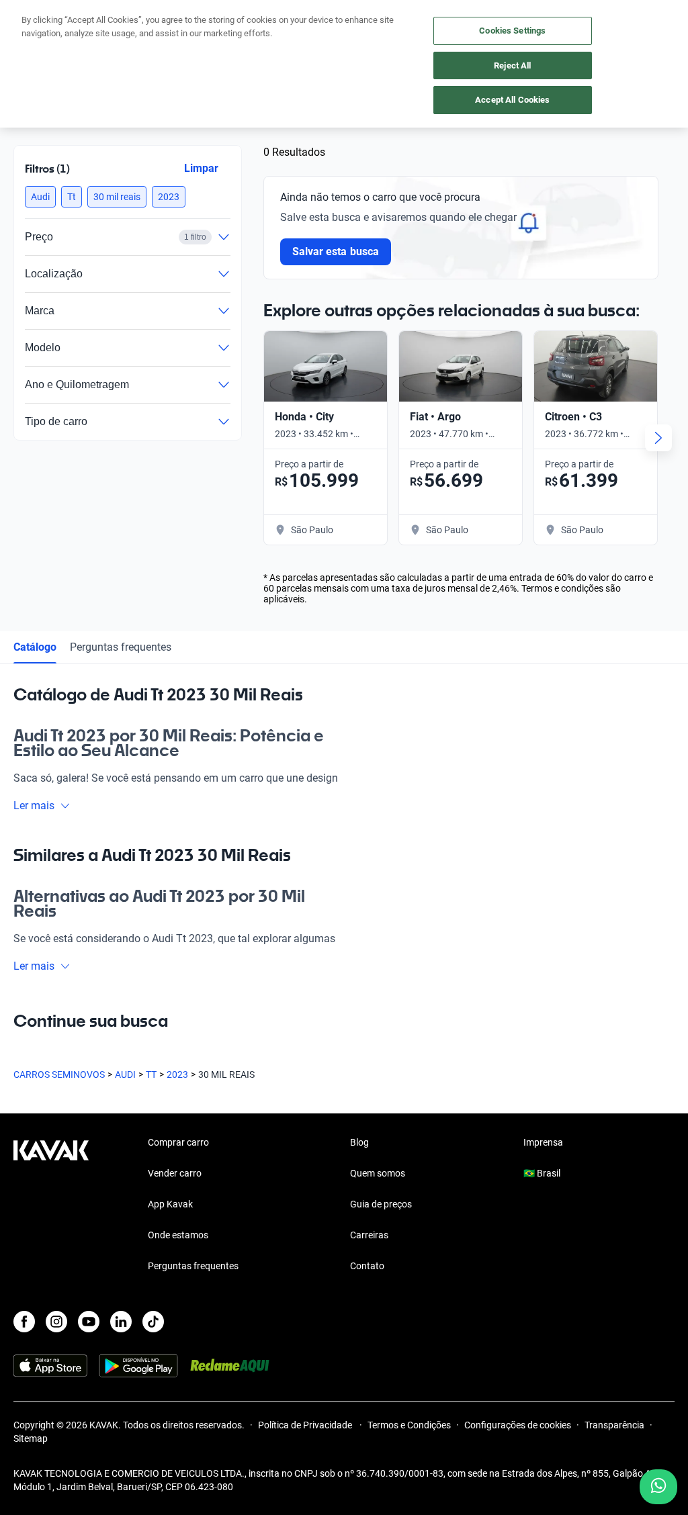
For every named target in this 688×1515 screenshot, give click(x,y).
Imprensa (543, 1142)
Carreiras (369, 1235)
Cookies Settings (512, 31)
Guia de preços (381, 1204)
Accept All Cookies (512, 100)
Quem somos (377, 1173)
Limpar (201, 168)
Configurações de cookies (517, 1425)
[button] (40, 197)
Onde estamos (178, 1235)
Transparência (614, 1425)
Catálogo (34, 647)
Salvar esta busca (335, 251)
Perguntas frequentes (120, 647)
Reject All (512, 65)
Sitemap (30, 1438)
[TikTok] (153, 1321)
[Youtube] (88, 1321)
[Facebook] (24, 1321)
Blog (359, 1142)
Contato (367, 1265)
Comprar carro (178, 1142)
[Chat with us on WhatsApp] (658, 1486)
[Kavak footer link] (51, 1205)
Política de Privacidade (306, 1425)
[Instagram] (56, 1321)
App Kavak (170, 1204)
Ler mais (33, 805)
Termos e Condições (409, 1425)
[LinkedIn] (121, 1321)
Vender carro (175, 1173)
